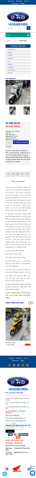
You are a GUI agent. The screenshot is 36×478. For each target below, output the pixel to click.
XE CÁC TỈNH (11, 70)
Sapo (14, 423)
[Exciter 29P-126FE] (18, 324)
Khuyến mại (15, 3)
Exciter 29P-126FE (10, 342)
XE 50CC (10, 73)
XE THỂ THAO (11, 49)
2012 (22, 310)
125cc (15, 138)
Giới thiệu (19, 1)
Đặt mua (27, 345)
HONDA (10, 52)
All (15, 40)
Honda (17, 131)
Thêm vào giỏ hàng (22, 142)
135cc (21, 312)
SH (10, 133)
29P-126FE (19, 308)
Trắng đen (15, 139)
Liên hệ (22, 3)
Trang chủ (8, 40)
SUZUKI (10, 64)
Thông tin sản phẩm (18, 181)
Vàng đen (21, 313)
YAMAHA (10, 58)
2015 (16, 136)
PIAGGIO (10, 55)
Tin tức (26, 1)
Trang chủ (11, 1)
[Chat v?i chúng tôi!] (32, 473)
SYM (9, 61)
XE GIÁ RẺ (10, 67)
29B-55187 (12, 134)
